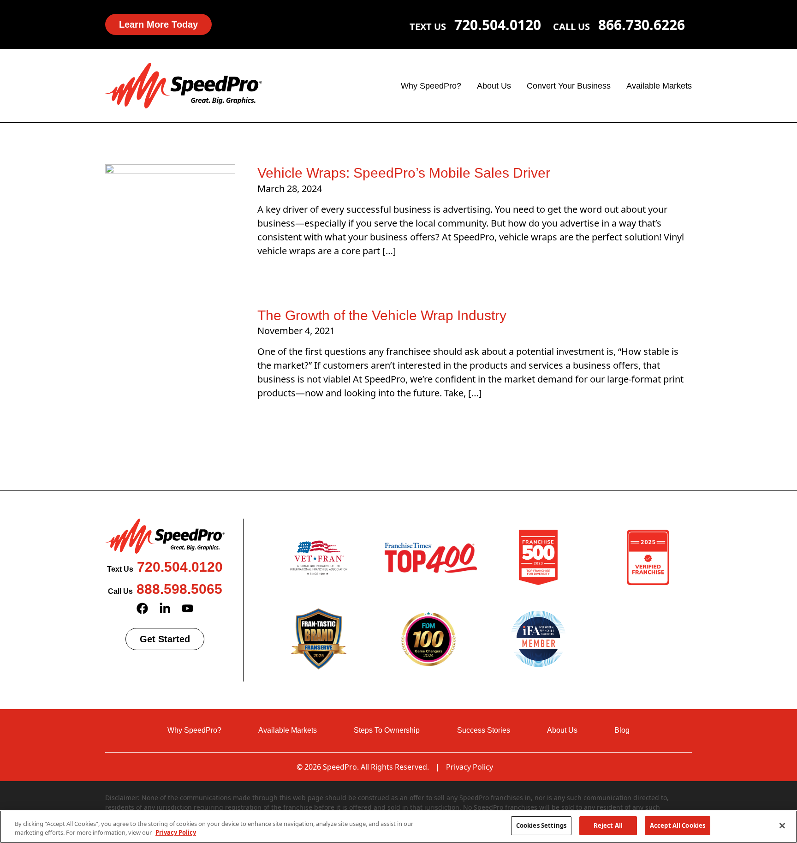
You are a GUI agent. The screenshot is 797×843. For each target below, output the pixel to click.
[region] (398, 826)
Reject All (608, 825)
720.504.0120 (497, 24)
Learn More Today (158, 24)
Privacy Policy (469, 767)
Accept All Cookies (677, 825)
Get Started (165, 639)
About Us (494, 85)
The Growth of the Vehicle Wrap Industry (381, 315)
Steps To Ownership (387, 730)
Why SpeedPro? (431, 85)
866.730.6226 (641, 24)
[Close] (782, 825)
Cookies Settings (541, 825)
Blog (622, 730)
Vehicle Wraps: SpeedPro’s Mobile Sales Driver (403, 172)
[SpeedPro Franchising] (183, 85)
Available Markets (659, 85)
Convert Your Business (569, 85)
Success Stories (483, 730)
